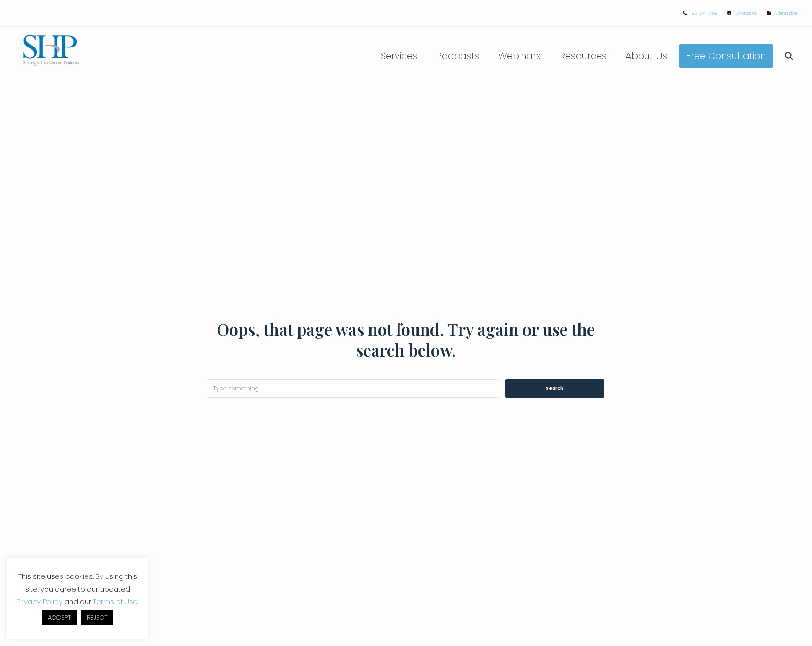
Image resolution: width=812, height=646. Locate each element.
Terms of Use (115, 602)
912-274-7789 (704, 13)
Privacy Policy (39, 602)
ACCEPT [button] (59, 617)
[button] (789, 56)
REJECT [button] (97, 617)
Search (554, 388)
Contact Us (746, 13)
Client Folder (787, 13)
